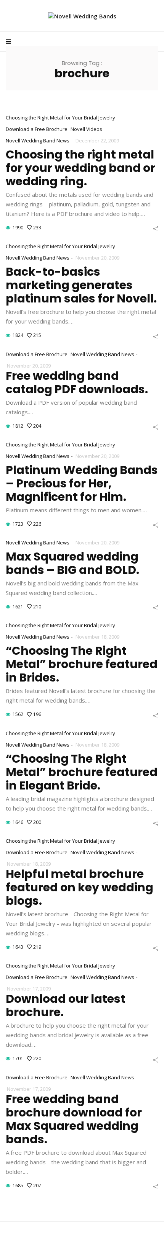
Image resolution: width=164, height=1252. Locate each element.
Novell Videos (86, 129)
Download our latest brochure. (65, 1005)
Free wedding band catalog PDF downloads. (77, 382)
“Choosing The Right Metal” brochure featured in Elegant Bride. (82, 772)
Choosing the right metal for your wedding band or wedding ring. (80, 168)
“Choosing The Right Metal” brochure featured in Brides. (82, 664)
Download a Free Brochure (37, 129)
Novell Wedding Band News (37, 140)
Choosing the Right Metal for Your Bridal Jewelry (60, 117)
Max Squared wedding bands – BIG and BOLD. (72, 563)
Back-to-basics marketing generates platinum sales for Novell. (81, 285)
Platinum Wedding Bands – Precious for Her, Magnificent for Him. (82, 483)
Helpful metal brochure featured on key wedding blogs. (79, 887)
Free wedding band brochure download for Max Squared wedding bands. (74, 1119)
